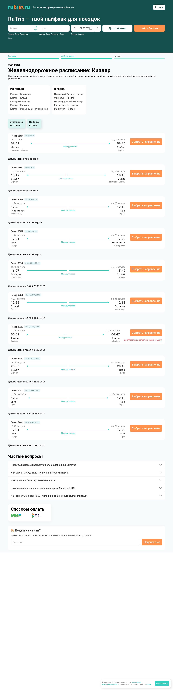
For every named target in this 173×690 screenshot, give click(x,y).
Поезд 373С (17, 358)
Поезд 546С (17, 422)
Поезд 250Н (17, 231)
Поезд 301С (17, 263)
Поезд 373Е (17, 327)
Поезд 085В (17, 136)
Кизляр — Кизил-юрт (20, 101)
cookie (148, 684)
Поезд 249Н (17, 199)
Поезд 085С (17, 167)
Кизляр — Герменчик (20, 94)
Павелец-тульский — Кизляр (68, 101)
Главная (12, 56)
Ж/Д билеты (67, 56)
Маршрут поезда (70, 147)
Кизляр (117, 56)
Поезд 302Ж (17, 295)
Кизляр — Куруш (18, 98)
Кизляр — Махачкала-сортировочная (29, 109)
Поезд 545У (17, 390)
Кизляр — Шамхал (19, 105)
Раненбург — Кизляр (64, 109)
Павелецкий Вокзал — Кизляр (69, 94)
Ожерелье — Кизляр (64, 98)
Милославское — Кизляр (66, 105)
